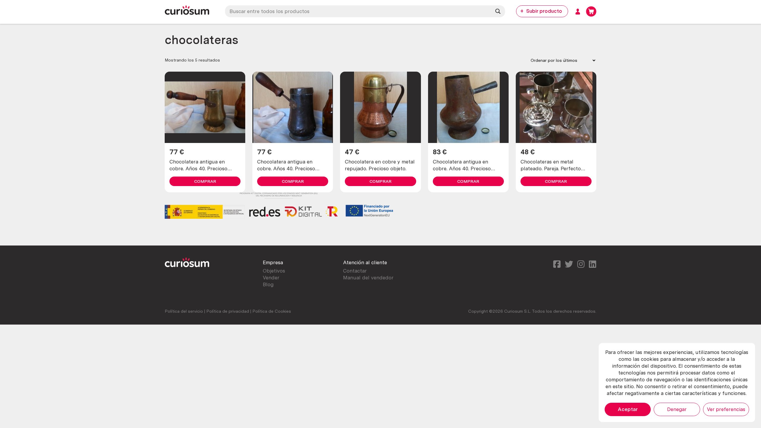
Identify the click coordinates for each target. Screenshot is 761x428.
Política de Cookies (271, 311)
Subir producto (544, 11)
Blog (268, 284)
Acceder (578, 11)
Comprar (205, 181)
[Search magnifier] (498, 11)
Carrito (591, 11)
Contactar (355, 271)
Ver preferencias (726, 409)
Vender (271, 278)
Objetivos (274, 271)
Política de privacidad (227, 311)
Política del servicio (184, 311)
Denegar (677, 409)
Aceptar (628, 409)
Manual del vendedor (368, 278)
